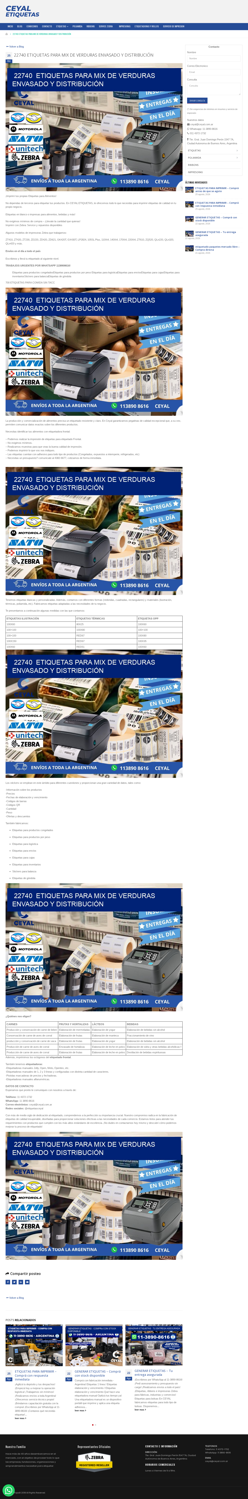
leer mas (20, 1410)
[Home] (22, 11)
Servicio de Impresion (173, 26)
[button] (92, 1417)
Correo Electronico (197, 65)
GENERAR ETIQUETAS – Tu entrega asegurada (94, 1373)
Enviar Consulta (197, 100)
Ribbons (91, 26)
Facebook (8, 1282)
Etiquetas (61, 26)
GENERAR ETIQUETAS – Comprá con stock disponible (38, 1373)
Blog (19, 26)
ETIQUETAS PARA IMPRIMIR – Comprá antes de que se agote (217, 190)
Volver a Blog (16, 46)
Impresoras (124, 26)
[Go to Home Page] (7, 34)
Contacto (47, 26)
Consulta (192, 79)
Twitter (14, 1282)
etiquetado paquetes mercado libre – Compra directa (157, 1373)
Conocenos (32, 26)
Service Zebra (106, 26)
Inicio (10, 26)
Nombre (191, 52)
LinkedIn (21, 1282)
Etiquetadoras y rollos (147, 26)
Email (27, 1282)
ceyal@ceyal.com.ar (216, 1453)
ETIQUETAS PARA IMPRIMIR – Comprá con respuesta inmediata (217, 204)
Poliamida (77, 26)
